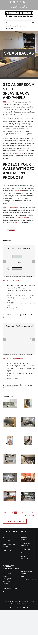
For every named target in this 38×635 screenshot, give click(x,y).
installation (18, 191)
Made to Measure (22, 26)
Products (13, 26)
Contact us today (21, 218)
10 (29, 515)
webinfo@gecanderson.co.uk (19, 7)
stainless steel (18, 153)
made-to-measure (12, 223)
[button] (4, 261)
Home (7, 26)
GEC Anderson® (8, 102)
